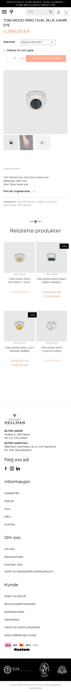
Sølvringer (9, 205)
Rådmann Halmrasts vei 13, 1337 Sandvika (30, 447)
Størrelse (9, 42)
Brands (21, 202)
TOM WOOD (24, 205)
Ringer (31, 202)
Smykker (51, 202)
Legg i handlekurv (46, 58)
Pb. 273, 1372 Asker (15, 438)
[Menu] (4, 12)
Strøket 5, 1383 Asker (17, 434)
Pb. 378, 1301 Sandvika (17, 450)
